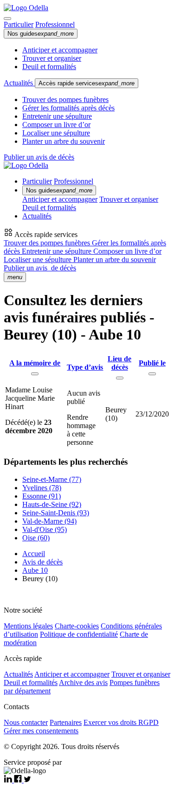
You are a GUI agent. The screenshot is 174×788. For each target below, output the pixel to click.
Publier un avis (40, 268)
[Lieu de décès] (119, 378)
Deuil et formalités (49, 66)
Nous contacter (26, 722)
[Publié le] (152, 373)
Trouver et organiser (51, 58)
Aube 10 (35, 570)
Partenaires (66, 722)
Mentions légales (28, 626)
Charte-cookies (77, 626)
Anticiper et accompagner (59, 50)
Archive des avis (83, 682)
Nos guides (40, 33)
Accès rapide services (87, 83)
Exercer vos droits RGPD (121, 722)
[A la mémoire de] (35, 373)
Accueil (33, 553)
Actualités (19, 83)
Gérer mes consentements (41, 731)
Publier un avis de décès (39, 157)
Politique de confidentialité (79, 634)
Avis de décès (42, 562)
